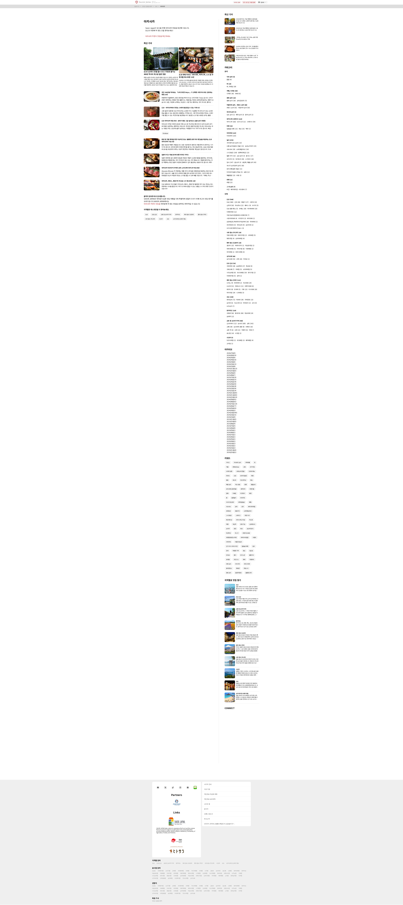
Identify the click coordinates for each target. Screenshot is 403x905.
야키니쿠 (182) (231, 122)
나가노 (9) (230, 283)
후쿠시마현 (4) (240, 252)
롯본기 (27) (245, 202)
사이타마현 (181, 871)
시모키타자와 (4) (232, 218)
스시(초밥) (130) (232, 152)
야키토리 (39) (240, 159)
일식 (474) (230, 140)
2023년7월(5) (231, 426)
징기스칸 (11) (241, 122)
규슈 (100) (230, 297)
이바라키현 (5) (231, 276)
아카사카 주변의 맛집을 (152, 204)
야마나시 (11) (239, 286)
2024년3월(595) (232, 413)
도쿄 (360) (230, 202)
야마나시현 (227, 873)
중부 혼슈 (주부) (198, 863)
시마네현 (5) (252, 235)
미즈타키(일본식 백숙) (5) (235, 172)
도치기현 (168, 871)
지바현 (187, 871)
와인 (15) (242, 129)
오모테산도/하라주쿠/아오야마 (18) (238, 222)
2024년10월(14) (232, 397)
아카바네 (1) (254, 222)
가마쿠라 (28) (231, 266)
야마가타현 (183, 873)
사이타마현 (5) (247, 269)
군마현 (174, 871)
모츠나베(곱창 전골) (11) (234, 169)
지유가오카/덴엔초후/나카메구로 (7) (238, 215)
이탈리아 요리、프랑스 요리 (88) (237, 105)
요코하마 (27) (240, 266)
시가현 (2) (238, 333)
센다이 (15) (230, 245)
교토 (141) (250, 323)
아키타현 (175, 873)
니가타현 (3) (240, 293)
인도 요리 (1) (231, 115)
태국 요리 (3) (240, 115)
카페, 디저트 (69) (232, 91)
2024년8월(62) (231, 402)
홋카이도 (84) (239, 313)
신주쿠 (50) (230, 205)
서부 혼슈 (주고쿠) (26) (234, 232)
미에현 (201, 871)
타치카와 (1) (251, 218)
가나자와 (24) (247, 283)
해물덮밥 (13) (231, 175)
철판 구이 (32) (231, 156)
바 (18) (229, 84)
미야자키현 (177, 878)
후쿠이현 (219, 873)
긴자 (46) (237, 202)
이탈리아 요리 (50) (244, 108)
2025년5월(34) (231, 382)
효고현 (224, 871)
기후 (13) (244, 289)
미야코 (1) (246, 259)
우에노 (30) (242, 209)
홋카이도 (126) (231, 310)
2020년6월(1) (231, 437)
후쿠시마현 (191, 873)
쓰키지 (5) (255, 205)
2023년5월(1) (231, 430)
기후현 (240, 873)
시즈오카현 (155, 876)
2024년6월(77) (231, 406)
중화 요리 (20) (231, 98)
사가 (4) (254, 303)
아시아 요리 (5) (231, 112)
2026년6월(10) (231, 355)
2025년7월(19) (231, 377)
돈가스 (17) (249, 156)
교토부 (212, 871)
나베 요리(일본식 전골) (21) (235, 146)
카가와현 (214, 876)
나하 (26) (239, 259)
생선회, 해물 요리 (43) (249, 162)
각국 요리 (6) (231, 77)
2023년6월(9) (231, 428)
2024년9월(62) (231, 399)
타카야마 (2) (238, 283)
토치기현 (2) (252, 273)
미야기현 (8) (241, 249)
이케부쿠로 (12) (232, 212)
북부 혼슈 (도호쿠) (187, 863)
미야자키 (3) (247, 303)
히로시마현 (191, 876)
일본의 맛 (137, 6)
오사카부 (218, 871)
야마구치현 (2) (242, 235)
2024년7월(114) (232, 404)
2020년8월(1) (231, 432)
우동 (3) (238, 175)
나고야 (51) (230, 286)
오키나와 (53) (231, 259)
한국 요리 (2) (249, 115)
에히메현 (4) (249, 340)
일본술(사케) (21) (232, 129)
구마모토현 (163, 878)
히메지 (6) (244, 330)
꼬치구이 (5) (230, 159)
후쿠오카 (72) (231, 300)
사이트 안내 (237, 2)
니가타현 (198, 873)
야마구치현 (199, 876)
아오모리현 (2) (249, 245)
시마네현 (175, 876)
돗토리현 (169, 876)
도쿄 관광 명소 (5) (232, 209)
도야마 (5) (237, 289)
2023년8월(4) (231, 424)
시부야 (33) (253, 202)
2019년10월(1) (231, 452)
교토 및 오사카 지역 (169, 863)
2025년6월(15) (231, 379)
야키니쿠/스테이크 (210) (234, 119)
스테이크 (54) (251, 122)
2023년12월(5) (231, 419)
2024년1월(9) (231, 417)
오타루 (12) (230, 316)
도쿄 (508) (230, 199)
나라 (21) (237, 330)
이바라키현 (161, 871)
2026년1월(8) (231, 366)
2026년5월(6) (231, 357)
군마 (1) (239, 276)
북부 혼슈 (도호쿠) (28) (234, 243)
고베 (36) (230, 327)
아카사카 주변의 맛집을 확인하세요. (158, 36)
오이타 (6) (230, 303)
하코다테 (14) (249, 313)
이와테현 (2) (249, 249)
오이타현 (170, 878)
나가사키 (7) (230, 306)
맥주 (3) (248, 129)
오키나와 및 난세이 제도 (232, 863)
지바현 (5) (239, 269)
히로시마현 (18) (232, 235)
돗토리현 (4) (230, 238)
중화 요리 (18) (231, 101)
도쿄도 (154, 871)
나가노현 (234, 873)
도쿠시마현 (207, 876)
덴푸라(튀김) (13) (243, 152)
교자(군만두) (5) (242, 101)
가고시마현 (185, 878)
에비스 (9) (248, 205)
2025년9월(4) (231, 373)
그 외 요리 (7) (231, 187)
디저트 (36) (230, 93)
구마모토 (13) (249, 300)
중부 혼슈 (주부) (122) (234, 280)
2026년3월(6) (231, 362)
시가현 (206, 871)
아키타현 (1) (230, 252)
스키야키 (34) (249, 159)
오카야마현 (183, 876)
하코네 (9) (249, 266)
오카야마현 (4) (240, 238)
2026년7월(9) (231, 353)
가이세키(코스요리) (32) (234, 143)
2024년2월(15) (231, 415)
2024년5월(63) (231, 408)
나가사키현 (155, 878)
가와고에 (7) (230, 269)
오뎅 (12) (247, 172)
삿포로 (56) (230, 313)
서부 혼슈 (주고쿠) (209, 863)
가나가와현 (194, 871)
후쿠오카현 (233, 876)
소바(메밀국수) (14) (242, 149)
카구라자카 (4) (231, 225)
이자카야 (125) (231, 133)
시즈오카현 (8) (231, 273)
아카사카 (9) (241, 225)
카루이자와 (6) (249, 286)
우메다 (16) (249, 327)
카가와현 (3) (241, 340)
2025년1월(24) (231, 391)
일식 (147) (230, 162)
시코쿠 (218, 863)
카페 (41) (238, 93)
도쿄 (156, 6)
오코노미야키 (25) (250, 146)
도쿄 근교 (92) (231, 263)
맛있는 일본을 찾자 (147, 6)
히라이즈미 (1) (239, 245)
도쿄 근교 (159, 863)
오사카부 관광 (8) (239, 327)
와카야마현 (236, 871)
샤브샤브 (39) (231, 149)
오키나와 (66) (231, 256)
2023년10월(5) (231, 421)
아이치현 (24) (231, 293)
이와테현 (162, 873)
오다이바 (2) (249, 225)
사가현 (240, 876)
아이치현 (162, 876)
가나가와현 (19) (242, 273)
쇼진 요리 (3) (241, 156)
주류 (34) (230, 126)
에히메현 (220, 876)
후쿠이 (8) (230, 289)
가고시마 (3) (238, 303)
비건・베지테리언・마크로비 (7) (237, 189)
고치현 (227, 876)
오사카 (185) (242, 323)
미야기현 (169, 873)
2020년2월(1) (231, 446)
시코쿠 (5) (230, 337)
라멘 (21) (230, 180)
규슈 (223, 863)
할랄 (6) (229, 79)
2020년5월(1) (231, 439)
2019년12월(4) (231, 450)
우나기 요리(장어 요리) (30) (235, 166)
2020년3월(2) (231, 443)
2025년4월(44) (231, 384)
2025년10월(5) (231, 371)
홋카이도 (178, 863)
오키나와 (192, 878)
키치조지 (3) (242, 218)
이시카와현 (212, 873)
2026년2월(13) (231, 364)
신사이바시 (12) (232, 323)
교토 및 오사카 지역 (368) (235, 321)
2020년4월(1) (231, 441)
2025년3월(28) (231, 386)
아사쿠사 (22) (239, 205)
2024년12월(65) (232, 393)
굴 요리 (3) (237, 162)
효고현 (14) (230, 333)
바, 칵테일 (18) (231, 86)
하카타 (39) (240, 300)
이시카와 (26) (253, 289)
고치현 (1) (230, 343)
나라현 (230, 871)
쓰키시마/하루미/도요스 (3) (235, 228)
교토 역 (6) (230, 330)
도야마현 (205, 873)
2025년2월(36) (231, 388)
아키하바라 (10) (252, 209)
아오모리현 (155, 873)
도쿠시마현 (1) (231, 340)
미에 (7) (251, 330)
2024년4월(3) (231, 410)
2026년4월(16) (231, 360)
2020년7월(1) (231, 435)
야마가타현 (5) (231, 249)
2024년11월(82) (232, 395)
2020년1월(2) (231, 448)
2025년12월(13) (232, 368)
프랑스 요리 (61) (232, 108)
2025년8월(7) (231, 375)
